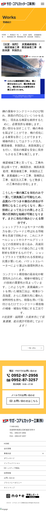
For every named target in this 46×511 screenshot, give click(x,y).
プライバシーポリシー (13, 483)
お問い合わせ (9, 478)
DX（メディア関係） (12, 468)
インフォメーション (12, 463)
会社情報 (7, 448)
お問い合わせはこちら (26, 401)
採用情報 (7, 473)
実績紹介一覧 (14, 35)
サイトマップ (9, 488)
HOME (4, 35)
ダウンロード (9, 458)
